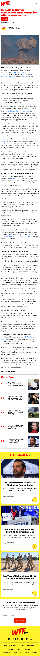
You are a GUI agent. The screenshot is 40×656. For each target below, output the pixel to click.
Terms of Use (17, 652)
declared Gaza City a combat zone (16, 111)
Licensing (34, 652)
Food (19, 649)
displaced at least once (21, 291)
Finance (30, 646)
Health (11, 649)
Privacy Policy (7, 652)
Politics (4, 19)
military (26, 139)
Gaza (25, 77)
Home (6, 646)
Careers (26, 652)
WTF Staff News (14, 28)
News (13, 646)
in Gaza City (15, 179)
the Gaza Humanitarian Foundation (18, 236)
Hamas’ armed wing (21, 72)
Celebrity (28, 649)
